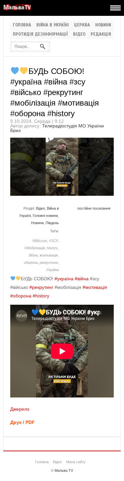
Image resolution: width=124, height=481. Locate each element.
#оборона (20, 295)
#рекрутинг (41, 287)
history (52, 248)
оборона (31, 262)
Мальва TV (64, 470)
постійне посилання (93, 208)
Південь (52, 223)
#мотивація (95, 287)
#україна (64, 278)
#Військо (39, 241)
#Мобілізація (34, 248)
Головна (22, 25)
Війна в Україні (52, 25)
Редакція (101, 34)
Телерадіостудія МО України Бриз (57, 128)
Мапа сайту (76, 462)
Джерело (19, 409)
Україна (52, 270)
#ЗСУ (53, 241)
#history (41, 295)
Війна (33, 255)
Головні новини (45, 216)
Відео (79, 34)
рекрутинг (49, 262)
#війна (82, 278)
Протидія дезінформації (40, 34)
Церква (82, 25)
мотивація (49, 255)
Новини (103, 25)
